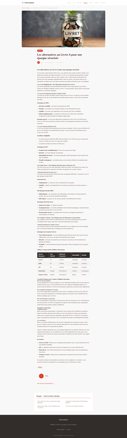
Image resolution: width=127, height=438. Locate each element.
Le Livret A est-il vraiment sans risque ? (75, 406)
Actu (74, 2)
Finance (96, 2)
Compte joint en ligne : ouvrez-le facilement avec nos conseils (48, 406)
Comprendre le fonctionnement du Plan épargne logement (77, 402)
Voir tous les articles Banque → (45, 383)
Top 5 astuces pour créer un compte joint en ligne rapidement (48, 402)
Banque (85, 2)
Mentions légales (61, 429)
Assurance (79, 2)
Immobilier (102, 2)
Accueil (69, 2)
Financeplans (28, 3)
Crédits (91, 2)
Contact (68, 429)
